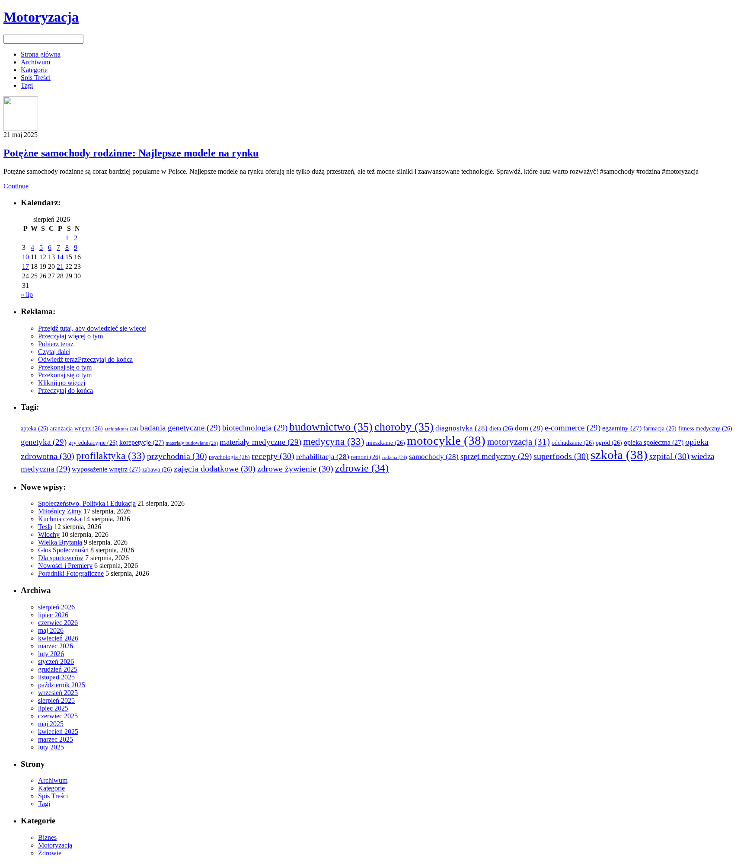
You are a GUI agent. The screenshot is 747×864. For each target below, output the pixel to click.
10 (25, 257)
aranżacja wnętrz (76, 428)
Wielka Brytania (60, 542)
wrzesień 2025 (58, 692)
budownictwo (331, 426)
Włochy (49, 534)
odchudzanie (573, 443)
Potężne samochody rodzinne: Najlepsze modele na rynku (131, 153)
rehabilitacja (322, 457)
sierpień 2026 (56, 607)
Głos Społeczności (63, 550)
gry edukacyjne (93, 443)
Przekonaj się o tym (65, 367)
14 (60, 257)
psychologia (229, 457)
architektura (121, 429)
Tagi (27, 85)
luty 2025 (51, 747)
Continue (16, 186)
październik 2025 (61, 685)
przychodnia (177, 456)
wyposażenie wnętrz (106, 469)
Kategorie (34, 69)
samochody (434, 457)
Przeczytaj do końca (105, 359)
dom (529, 428)
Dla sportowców (60, 557)
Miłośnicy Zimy (60, 511)
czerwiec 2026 (58, 622)
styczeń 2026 (56, 661)
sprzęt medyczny (496, 456)
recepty (273, 456)
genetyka (44, 441)
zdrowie (362, 468)
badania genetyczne (180, 427)
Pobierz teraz (55, 344)
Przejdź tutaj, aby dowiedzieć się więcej (92, 328)
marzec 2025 (55, 739)
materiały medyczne (260, 441)
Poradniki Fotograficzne (71, 573)
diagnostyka (461, 428)
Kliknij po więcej (61, 382)
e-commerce (572, 427)
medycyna (333, 441)
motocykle (446, 440)
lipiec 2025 (53, 708)
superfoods (561, 456)
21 (60, 266)
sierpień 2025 (56, 700)
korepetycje (141, 442)
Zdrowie (49, 853)
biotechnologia (254, 427)
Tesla (45, 526)
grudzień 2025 (57, 669)
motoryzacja (518, 442)
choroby (404, 426)
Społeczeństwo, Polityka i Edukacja (87, 503)
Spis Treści (36, 77)
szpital (669, 456)
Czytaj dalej (54, 351)
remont (365, 457)
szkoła (619, 455)
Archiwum (35, 62)
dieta (501, 428)
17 (25, 266)
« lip (27, 294)
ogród (609, 443)
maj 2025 (51, 723)
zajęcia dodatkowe (214, 468)
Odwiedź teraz (58, 359)
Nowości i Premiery (65, 565)
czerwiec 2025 (58, 716)
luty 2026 (51, 653)
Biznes (47, 837)
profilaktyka (110, 455)
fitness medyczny (705, 428)
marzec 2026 (55, 646)
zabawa (157, 469)
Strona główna (41, 54)
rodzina (394, 457)
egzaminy (622, 428)
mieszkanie (385, 443)
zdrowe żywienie (295, 468)
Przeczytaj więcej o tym (70, 336)
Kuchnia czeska (59, 519)
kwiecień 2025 (58, 731)
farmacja (660, 428)
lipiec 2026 (53, 615)
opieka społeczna (653, 442)
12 (42, 257)
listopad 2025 (56, 677)
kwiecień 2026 (58, 638)
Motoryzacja (41, 17)
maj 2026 (51, 630)
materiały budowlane (192, 443)
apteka (34, 428)
